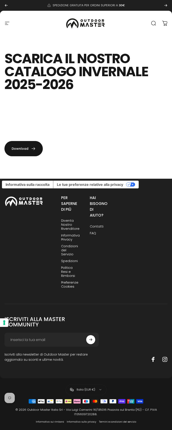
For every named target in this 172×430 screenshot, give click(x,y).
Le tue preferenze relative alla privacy (90, 184)
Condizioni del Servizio (69, 250)
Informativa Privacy (70, 237)
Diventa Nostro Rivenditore (70, 225)
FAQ (93, 233)
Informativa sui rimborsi (50, 421)
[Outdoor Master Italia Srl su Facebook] (153, 359)
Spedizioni (69, 261)
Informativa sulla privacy (81, 421)
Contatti (96, 226)
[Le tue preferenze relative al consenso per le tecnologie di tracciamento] (4, 322)
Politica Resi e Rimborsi (68, 272)
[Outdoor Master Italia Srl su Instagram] (165, 359)
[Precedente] (6, 5)
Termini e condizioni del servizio (117, 421)
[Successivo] (166, 5)
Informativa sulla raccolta (27, 184)
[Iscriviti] (90, 339)
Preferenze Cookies (69, 284)
